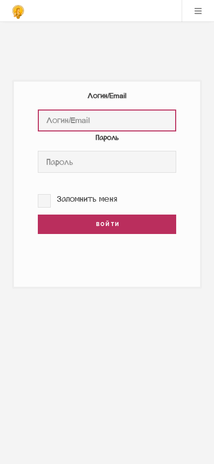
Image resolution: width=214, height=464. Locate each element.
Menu (198, 11)
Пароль (107, 137)
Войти (107, 224)
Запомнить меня (87, 199)
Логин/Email (107, 96)
